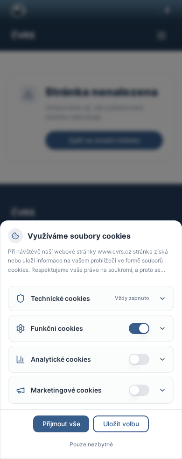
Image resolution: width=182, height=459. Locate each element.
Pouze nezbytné (91, 444)
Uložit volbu (121, 424)
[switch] (139, 328)
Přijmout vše (61, 424)
